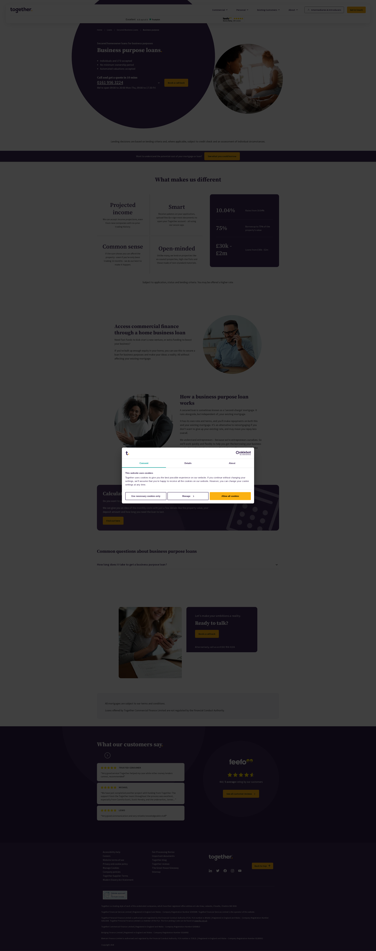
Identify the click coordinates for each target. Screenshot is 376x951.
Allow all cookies (230, 496)
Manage (186, 496)
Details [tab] (188, 463)
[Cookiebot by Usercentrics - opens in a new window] (238, 453)
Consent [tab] (144, 463)
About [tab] (232, 463)
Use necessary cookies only (145, 496)
